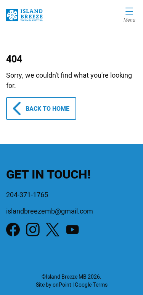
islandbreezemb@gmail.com (49, 211)
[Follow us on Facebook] (13, 229)
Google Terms (91, 285)
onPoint (62, 285)
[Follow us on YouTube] (72, 229)
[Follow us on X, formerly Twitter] (52, 229)
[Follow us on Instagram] (33, 229)
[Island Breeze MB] (24, 15)
